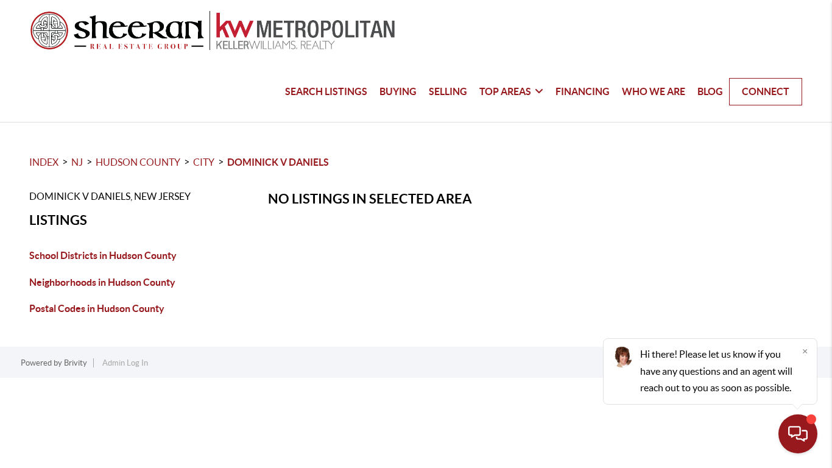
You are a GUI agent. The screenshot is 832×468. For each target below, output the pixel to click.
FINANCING (582, 91)
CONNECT (765, 91)
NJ (77, 162)
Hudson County (138, 162)
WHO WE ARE (653, 91)
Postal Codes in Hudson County (96, 308)
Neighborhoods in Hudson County (102, 282)
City (203, 162)
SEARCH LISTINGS (326, 91)
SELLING (448, 91)
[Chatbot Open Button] (797, 433)
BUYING (398, 91)
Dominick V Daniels (278, 162)
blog (710, 91)
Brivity (75, 362)
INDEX (43, 162)
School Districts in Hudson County (103, 255)
